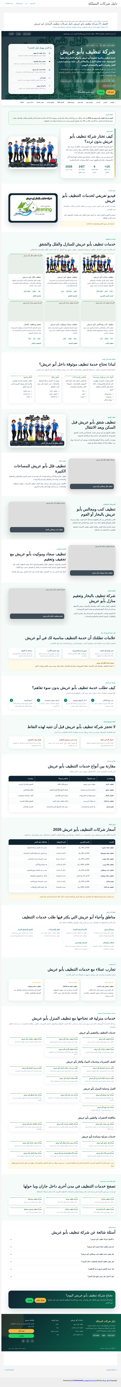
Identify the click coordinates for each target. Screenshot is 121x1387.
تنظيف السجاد (72, 343)
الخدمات (98, 102)
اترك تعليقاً (105, 27)
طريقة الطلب (70, 102)
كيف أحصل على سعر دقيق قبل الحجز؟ (101, 1276)
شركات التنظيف (87, 27)
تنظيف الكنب (109, 343)
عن (26, 3)
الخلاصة (112, 102)
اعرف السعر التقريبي (106, 296)
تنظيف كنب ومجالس (77, 1327)
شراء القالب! (9, 3)
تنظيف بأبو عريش (78, 1324)
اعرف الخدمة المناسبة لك (86, 92)
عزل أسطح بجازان (78, 1334)
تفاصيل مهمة (89, 102)
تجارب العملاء (40, 102)
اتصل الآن (111, 92)
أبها (58, 1334)
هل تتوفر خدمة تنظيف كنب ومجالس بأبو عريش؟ (97, 1254)
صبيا (57, 1327)
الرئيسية (32, 3)
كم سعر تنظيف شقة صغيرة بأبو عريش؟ (100, 1247)
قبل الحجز (80, 102)
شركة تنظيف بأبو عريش (95, 69)
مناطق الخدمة (50, 102)
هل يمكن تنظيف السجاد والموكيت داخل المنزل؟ (97, 1261)
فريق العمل (19, 3)
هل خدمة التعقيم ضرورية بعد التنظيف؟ (101, 1269)
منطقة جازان (96, 27)
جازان (57, 1324)
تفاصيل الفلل (37, 296)
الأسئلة (22, 102)
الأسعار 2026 (60, 102)
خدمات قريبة (30, 102)
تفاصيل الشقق (72, 296)
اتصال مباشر (26, 34)
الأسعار (11, 34)
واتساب (18, 34)
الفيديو (105, 102)
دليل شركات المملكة (102, 3)
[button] (33, 208)
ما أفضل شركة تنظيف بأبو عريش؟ (102, 1239)
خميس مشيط (55, 1331)
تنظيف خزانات (79, 1331)
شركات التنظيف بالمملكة (73, 27)
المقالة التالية (9, 1370)
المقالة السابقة (111, 1370)
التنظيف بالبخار (36, 343)
